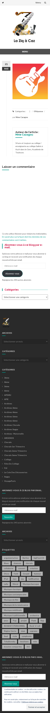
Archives (8, 403)
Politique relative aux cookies (32, 702)
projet (24, 620)
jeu (22, 579)
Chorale (8, 442)
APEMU (7, 395)
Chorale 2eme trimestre (15, 451)
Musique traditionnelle (14, 615)
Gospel (26, 573)
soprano (33, 631)
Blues (6, 563)
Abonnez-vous (12, 273)
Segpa (7, 476)
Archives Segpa (11, 429)
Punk (33, 620)
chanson (17, 563)
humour (37, 573)
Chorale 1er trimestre (14, 446)
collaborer (8, 568)
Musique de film (11, 600)
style (14, 636)
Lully (6, 584)
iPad (6, 579)
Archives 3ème (11, 408)
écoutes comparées (13, 646)
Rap (42, 620)
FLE (5, 468)
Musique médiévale (13, 610)
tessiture (24, 641)
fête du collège (11, 463)
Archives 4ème (11, 412)
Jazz (15, 579)
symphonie (27, 636)
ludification (33, 579)
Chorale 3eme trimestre (15, 455)
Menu (38, 2)
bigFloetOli (39, 558)
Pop (14, 620)
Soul (6, 636)
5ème (6, 386)
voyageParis (10, 481)
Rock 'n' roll (35, 626)
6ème (6, 391)
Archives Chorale (12, 425)
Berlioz (25, 558)
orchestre (34, 615)
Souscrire (8, 517)
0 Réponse (38, 111)
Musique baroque (31, 584)
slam (23, 631)
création (34, 568)
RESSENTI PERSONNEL (14, 626)
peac (6, 620)
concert (21, 568)
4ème (6, 382)
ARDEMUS (9, 438)
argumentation (11, 558)
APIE (6, 399)
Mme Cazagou (22, 117)
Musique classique (12, 589)
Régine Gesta (10, 631)
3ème (6, 378)
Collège (7, 459)
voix (35, 641)
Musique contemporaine (15, 594)
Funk (16, 573)
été (28, 646)
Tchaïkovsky (9, 641)
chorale (29, 563)
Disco (6, 573)
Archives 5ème (11, 416)
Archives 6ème (11, 421)
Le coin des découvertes (15, 472)
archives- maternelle (14, 433)
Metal (15, 584)
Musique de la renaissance (16, 605)
